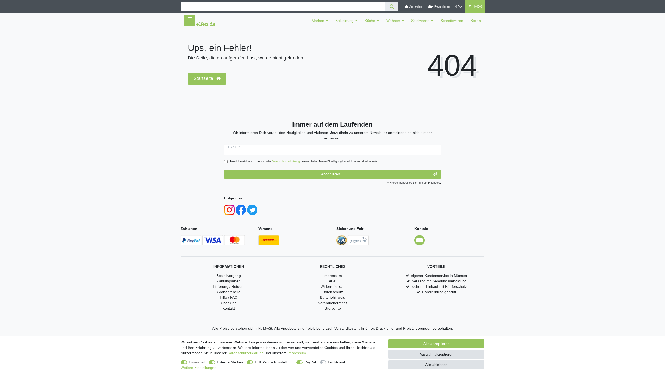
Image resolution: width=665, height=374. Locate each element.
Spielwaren (420, 20)
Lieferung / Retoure (229, 286)
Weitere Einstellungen (198, 367)
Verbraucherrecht (332, 303)
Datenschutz (332, 292)
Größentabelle (229, 292)
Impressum (332, 275)
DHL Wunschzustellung (274, 362)
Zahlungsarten (229, 281)
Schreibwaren (452, 20)
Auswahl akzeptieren (437, 354)
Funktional (336, 362)
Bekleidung (344, 20)
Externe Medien (230, 362)
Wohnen (393, 20)
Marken (318, 20)
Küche (370, 20)
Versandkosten (346, 328)
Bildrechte (332, 308)
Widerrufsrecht (333, 286)
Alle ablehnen (436, 365)
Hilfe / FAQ (228, 297)
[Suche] (391, 6)
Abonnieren (330, 174)
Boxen (475, 20)
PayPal (310, 362)
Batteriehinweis (332, 297)
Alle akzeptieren (436, 344)
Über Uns (228, 303)
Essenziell (197, 362)
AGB (332, 281)
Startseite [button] (204, 78)
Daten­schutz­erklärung (246, 353)
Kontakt (228, 308)
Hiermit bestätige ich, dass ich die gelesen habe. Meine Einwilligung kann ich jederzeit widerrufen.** (305, 161)
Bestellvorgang (228, 275)
